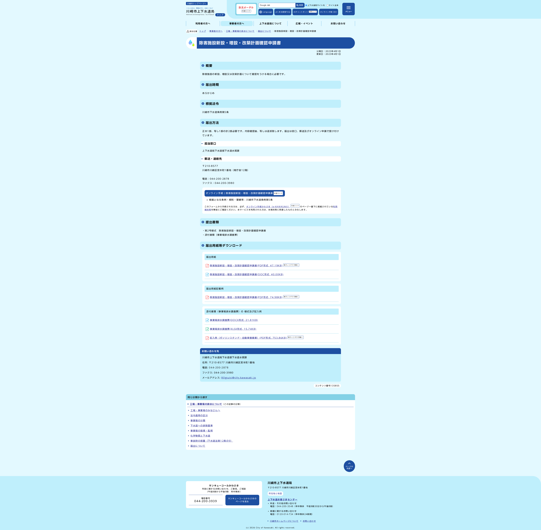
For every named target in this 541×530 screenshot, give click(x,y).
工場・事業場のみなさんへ (205, 410)
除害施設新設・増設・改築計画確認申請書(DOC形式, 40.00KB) (247, 274)
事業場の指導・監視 (201, 431)
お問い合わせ (309, 521)
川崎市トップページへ (196, 3)
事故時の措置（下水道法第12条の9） (211, 441)
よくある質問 (282, 12)
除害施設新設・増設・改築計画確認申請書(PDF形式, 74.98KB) (254, 297)
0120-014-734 (285, 514)
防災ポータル (246, 9)
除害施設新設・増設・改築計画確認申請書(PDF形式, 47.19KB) (254, 265)
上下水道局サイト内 (316, 5)
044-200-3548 (285, 506)
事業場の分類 (197, 420)
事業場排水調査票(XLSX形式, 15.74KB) (233, 329)
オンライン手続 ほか (328, 12)
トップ (202, 31)
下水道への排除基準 (201, 425)
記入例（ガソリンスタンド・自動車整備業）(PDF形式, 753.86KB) (256, 338)
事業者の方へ (216, 31)
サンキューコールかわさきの (242, 500)
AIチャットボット (305, 12)
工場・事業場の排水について (240, 31)
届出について (264, 31)
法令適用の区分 (199, 415)
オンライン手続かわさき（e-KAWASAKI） (272, 207)
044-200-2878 (219, 367)
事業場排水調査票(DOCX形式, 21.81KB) (234, 320)
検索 (301, 5)
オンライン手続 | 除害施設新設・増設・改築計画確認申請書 (244, 193)
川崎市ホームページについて (284, 521)
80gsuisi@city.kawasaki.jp (238, 378)
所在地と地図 (275, 493)
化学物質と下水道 (200, 436)
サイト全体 (333, 5)
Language (267, 12)
